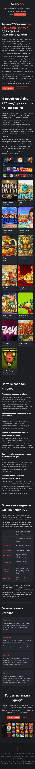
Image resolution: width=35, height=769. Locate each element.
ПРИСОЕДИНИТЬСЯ (20, 14)
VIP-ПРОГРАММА (21, 11)
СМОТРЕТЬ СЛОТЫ (22, 88)
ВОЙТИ (25, 717)
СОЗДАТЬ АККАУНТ (13, 717)
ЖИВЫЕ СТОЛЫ (16, 8)
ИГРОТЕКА (11, 11)
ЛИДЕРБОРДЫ (7, 8)
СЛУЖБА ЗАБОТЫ (27, 8)
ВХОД (11, 14)
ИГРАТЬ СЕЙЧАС (7, 88)
